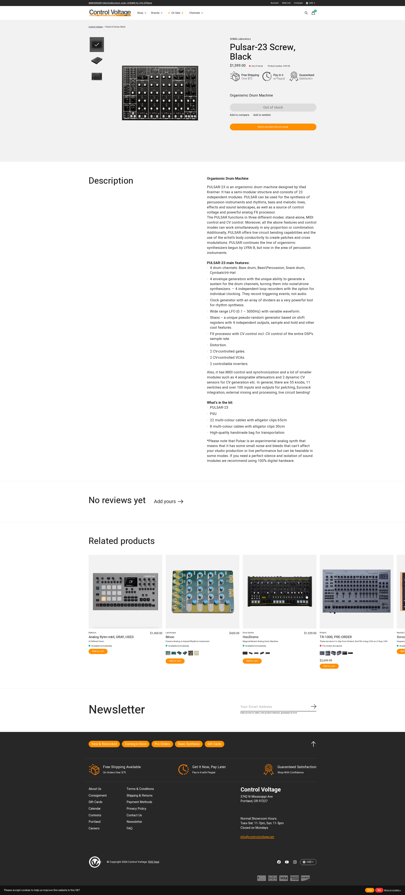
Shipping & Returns (140, 795)
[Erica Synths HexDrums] (279, 591)
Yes (370, 890)
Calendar (95, 808)
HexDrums (251, 637)
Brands (155, 13)
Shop (140, 13)
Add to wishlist (262, 115)
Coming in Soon (135, 744)
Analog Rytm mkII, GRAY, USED (111, 637)
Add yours (165, 501)
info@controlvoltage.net (257, 837)
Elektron (92, 632)
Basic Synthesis (189, 744)
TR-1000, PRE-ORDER (336, 637)
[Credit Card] (261, 879)
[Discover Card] (305, 879)
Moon (170, 637)
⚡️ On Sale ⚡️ (175, 13)
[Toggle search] (306, 13)
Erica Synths (248, 632)
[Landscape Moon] (202, 591)
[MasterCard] (272, 879)
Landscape (171, 632)
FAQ (129, 828)
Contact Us (134, 815)
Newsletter (134, 821)
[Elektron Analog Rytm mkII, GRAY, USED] (125, 591)
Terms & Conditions (140, 789)
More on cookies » (392, 890)
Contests (95, 815)
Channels (194, 13)
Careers (94, 828)
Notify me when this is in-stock (273, 127)
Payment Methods (139, 802)
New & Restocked (104, 744)
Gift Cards (214, 744)
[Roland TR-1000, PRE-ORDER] (356, 591)
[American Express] (294, 879)
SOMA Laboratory (240, 39)
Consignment (98, 795)
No (379, 890)
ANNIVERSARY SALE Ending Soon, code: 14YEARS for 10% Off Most (120, 3)
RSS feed (153, 862)
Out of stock (273, 107)
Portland (94, 821)
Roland (323, 632)
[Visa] (283, 879)
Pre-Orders (162, 744)
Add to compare (239, 115)
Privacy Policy (136, 808)
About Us (95, 789)
